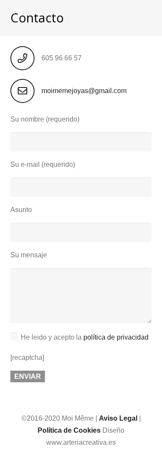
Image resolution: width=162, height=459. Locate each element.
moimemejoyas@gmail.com (84, 90)
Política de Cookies (69, 430)
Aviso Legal (118, 418)
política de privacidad (116, 337)
